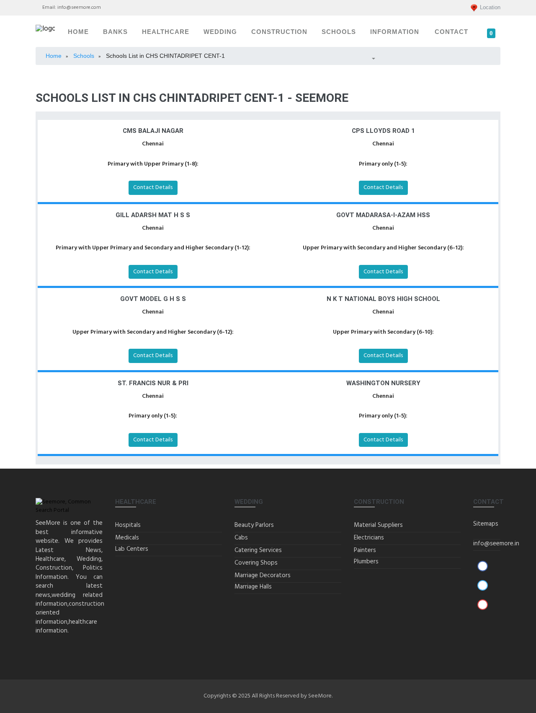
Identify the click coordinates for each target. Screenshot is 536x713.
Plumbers (366, 561)
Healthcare (165, 32)
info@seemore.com (79, 7)
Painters (365, 550)
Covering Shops (256, 563)
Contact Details (153, 187)
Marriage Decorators (262, 575)
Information (394, 32)
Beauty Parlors (254, 525)
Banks (115, 32)
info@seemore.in (496, 543)
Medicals (127, 538)
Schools (339, 32)
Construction (279, 32)
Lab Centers (131, 549)
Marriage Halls (253, 587)
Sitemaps (485, 524)
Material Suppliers (378, 525)
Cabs (241, 538)
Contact (451, 32)
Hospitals (128, 525)
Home (78, 32)
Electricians (369, 538)
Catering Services (258, 550)
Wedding (220, 32)
